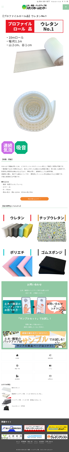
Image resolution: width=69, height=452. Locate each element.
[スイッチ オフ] (66, 7)
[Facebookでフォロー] (62, 1)
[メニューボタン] (2, 7)
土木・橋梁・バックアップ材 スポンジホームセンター (38, 449)
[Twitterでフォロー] (65, 1)
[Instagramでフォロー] (67, 1)
